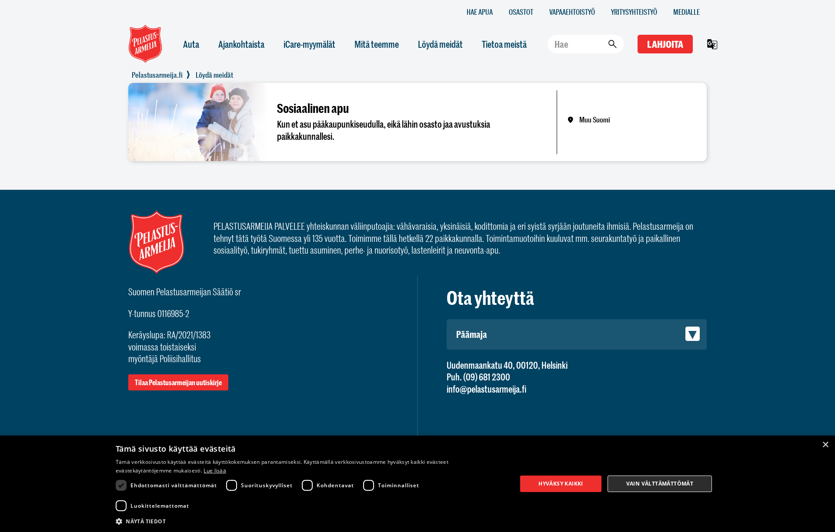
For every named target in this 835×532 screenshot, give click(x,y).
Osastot (521, 11)
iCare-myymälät (309, 44)
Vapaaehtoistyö (572, 11)
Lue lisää (215, 470)
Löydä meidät (440, 44)
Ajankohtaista (241, 44)
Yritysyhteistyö (634, 11)
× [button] (825, 445)
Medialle (686, 11)
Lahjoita (665, 44)
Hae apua (480, 11)
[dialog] (417, 484)
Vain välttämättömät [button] (660, 483)
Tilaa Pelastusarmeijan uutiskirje (178, 382)
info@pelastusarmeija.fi (486, 388)
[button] (310, 520)
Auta (191, 44)
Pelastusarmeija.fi (157, 74)
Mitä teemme (376, 44)
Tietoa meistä (504, 44)
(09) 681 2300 (486, 376)
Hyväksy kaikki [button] (560, 483)
